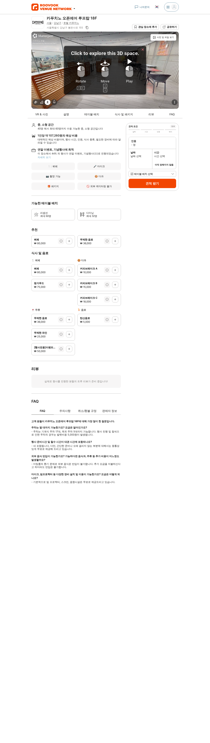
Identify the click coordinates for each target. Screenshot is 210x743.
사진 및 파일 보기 (165, 37)
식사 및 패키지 (124, 114)
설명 (66, 114)
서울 (49, 22)
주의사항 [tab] (65, 410)
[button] (152, 174)
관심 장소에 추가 (147, 27)
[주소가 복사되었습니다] (87, 27)
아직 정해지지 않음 (164, 164)
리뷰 (151, 114)
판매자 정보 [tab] (109, 410)
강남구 (57, 22)
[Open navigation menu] (74, 8)
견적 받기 (152, 183)
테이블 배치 (91, 114)
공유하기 (172, 27)
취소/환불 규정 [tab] (87, 410)
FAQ (172, 114)
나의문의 (145, 7)
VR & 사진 (41, 114)
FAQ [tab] (42, 410)
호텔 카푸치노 (71, 22)
